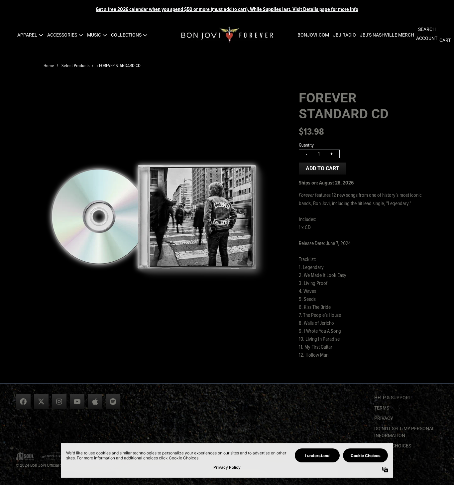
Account (426, 38)
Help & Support (392, 397)
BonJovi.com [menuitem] (313, 35)
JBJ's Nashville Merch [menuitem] (387, 35)
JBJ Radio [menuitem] (344, 35)
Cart (445, 40)
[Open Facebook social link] (23, 401)
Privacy (383, 418)
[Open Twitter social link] (41, 401)
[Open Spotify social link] (113, 401)
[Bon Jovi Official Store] (227, 35)
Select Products (75, 65)
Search (427, 29)
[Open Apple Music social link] (95, 401)
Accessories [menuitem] (62, 35)
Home (49, 65)
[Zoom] (158, 217)
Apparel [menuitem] (27, 35)
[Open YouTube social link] (77, 401)
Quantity (306, 145)
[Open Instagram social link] (59, 401)
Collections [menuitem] (126, 35)
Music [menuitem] (94, 35)
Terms (381, 408)
